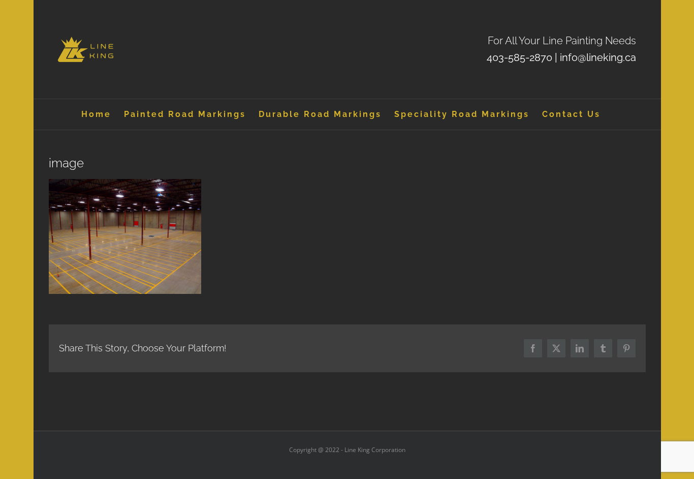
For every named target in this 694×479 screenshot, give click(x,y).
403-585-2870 (519, 57)
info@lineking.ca (598, 57)
